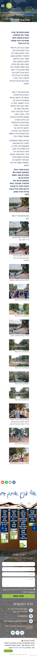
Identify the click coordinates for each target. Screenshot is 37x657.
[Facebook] (22, 633)
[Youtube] (13, 633)
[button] (3, 5)
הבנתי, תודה (8, 651)
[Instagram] (17, 633)
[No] (34, 639)
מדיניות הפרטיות (18, 648)
